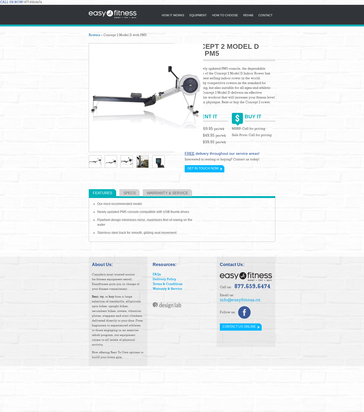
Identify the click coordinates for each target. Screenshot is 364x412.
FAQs (157, 274)
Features (102, 193)
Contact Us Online (239, 326)
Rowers (94, 35)
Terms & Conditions (168, 284)
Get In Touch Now (203, 168)
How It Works (173, 15)
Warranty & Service (167, 193)
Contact (265, 15)
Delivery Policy (164, 279)
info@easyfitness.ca (240, 300)
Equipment (198, 15)
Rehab (248, 15)
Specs (129, 193)
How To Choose (225, 15)
